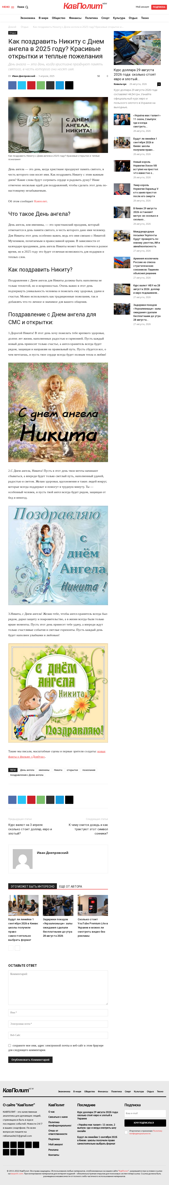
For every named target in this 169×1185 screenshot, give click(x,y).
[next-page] (17, 948)
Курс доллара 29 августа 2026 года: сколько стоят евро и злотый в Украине (97, 1115)
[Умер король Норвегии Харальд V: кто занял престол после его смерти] (122, 189)
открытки (72, 769)
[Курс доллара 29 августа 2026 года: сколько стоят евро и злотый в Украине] (137, 48)
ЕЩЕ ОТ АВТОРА (70, 886)
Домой (12, 27)
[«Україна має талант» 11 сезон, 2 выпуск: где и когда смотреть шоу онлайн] (122, 119)
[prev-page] (10, 948)
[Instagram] (13, 1145)
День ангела (27, 769)
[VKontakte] (13, 1152)
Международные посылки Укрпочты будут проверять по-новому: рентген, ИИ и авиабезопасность (146, 239)
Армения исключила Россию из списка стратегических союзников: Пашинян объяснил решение (146, 266)
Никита (58, 769)
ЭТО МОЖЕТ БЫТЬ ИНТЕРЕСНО (32, 886)
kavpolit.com (17, 1174)
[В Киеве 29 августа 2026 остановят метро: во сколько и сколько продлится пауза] (122, 212)
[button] (23, 7)
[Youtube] (21, 1152)
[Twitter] (22, 85)
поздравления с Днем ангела (26, 774)
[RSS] (28, 1145)
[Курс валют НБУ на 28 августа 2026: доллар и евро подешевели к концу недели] (122, 289)
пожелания (88, 769)
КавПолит (123, 1171)
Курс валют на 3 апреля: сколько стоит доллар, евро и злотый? (30, 829)
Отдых (24, 27)
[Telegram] (60, 85)
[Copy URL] (69, 85)
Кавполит (40, 201)
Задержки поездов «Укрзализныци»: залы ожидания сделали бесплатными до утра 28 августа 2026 (58, 927)
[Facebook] (12, 85)
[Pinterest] (31, 85)
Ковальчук (120, 84)
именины (44, 769)
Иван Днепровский (23, 75)
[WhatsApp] (41, 85)
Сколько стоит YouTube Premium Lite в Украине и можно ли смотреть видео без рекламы (93, 927)
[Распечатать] (50, 85)
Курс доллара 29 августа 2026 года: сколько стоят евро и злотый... (135, 74)
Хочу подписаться (144, 1123)
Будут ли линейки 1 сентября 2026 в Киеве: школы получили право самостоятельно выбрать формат (97, 1140)
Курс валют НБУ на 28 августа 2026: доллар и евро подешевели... (146, 289)
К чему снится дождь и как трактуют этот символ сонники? (88, 829)
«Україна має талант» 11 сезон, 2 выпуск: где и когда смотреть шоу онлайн (96, 1128)
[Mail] (21, 1145)
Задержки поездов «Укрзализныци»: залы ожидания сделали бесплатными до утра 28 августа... (147, 312)
